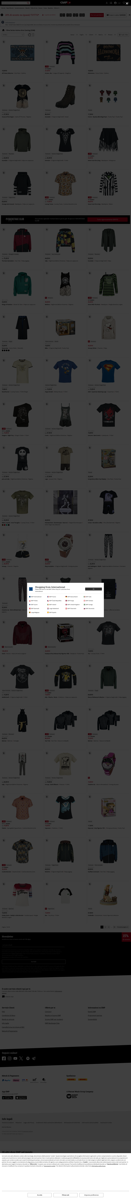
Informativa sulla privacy (98, 1166)
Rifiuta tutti (65, 1195)
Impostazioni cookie (49, 1166)
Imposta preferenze (91, 1195)
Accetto (39, 1195)
